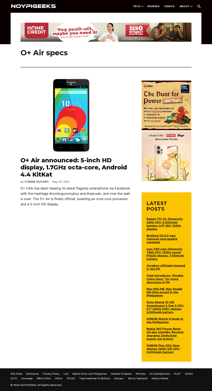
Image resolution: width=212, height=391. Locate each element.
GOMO (189, 373)
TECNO (70, 378)
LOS (65, 373)
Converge (27, 378)
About (185, 6)
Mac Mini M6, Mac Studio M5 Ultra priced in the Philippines (165, 292)
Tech (136, 6)
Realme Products (121, 373)
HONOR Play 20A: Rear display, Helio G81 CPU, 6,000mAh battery (163, 349)
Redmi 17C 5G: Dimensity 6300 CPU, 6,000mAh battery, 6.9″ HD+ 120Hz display (165, 223)
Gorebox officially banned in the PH (166, 267)
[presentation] (142, 6)
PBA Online (44, 378)
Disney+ (119, 378)
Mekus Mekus (160, 378)
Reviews (153, 6)
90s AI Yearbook (138, 378)
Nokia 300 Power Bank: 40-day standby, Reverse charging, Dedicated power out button (165, 333)
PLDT (177, 373)
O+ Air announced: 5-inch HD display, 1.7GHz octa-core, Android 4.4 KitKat (74, 167)
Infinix (58, 378)
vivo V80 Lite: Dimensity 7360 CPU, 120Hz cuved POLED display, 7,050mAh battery (165, 254)
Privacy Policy (51, 373)
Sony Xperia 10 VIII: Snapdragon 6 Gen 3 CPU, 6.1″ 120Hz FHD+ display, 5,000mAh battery (165, 307)
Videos (169, 6)
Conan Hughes (37, 181)
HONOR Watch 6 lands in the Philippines (165, 320)
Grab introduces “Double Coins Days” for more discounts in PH (165, 279)
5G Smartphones (160, 373)
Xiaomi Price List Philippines (89, 373)
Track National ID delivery (94, 378)
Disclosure (32, 373)
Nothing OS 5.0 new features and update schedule (162, 239)
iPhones (141, 373)
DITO (14, 378)
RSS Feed (16, 373)
